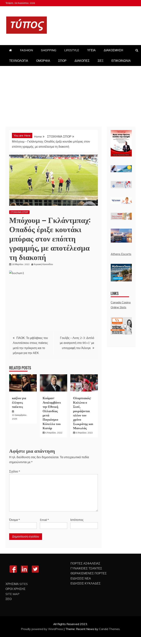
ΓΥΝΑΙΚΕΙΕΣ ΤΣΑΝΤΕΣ (86, 568)
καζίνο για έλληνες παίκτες (19, 402)
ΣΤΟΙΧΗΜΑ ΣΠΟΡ (19, 212)
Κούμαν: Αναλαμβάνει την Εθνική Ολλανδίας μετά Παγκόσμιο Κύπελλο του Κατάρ (52, 412)
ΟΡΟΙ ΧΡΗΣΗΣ (16, 589)
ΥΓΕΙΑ (91, 50)
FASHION (26, 50)
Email (44, 520)
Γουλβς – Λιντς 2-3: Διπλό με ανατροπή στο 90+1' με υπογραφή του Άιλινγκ (77, 343)
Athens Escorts (121, 254)
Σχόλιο (14, 471)
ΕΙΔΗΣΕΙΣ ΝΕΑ (80, 578)
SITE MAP (12, 594)
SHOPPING (48, 50)
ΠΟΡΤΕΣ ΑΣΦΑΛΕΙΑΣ (85, 563)
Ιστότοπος (77, 520)
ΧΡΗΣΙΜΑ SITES (17, 584)
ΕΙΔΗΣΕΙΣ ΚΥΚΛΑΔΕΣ (85, 583)
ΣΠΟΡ (62, 60)
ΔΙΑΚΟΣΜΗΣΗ (113, 50)
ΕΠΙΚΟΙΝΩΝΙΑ (121, 60)
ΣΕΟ (9, 599)
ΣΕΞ (100, 60)
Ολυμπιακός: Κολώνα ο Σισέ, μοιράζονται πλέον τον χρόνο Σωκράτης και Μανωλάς (83, 412)
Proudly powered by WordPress (42, 629)
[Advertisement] (70, 93)
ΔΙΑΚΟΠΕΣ (82, 60)
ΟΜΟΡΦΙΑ (43, 60)
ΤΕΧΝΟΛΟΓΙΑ (18, 60)
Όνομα (14, 520)
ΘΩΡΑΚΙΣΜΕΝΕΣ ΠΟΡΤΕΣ (88, 573)
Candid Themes (109, 629)
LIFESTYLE (71, 50)
